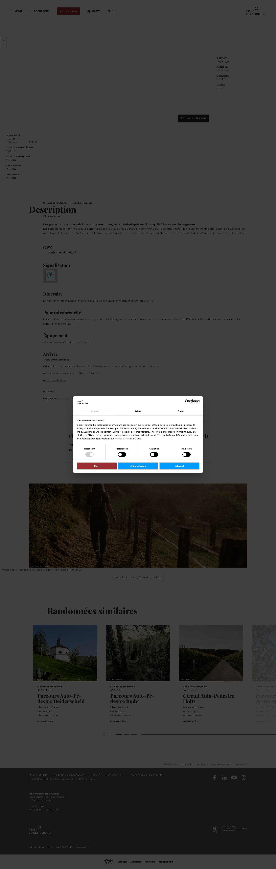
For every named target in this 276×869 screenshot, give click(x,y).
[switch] (122, 454)
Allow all (179, 466)
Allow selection (138, 466)
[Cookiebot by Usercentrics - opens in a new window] (187, 401)
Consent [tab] (95, 411)
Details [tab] (138, 411)
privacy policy (122, 438)
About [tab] (181, 411)
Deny (96, 466)
